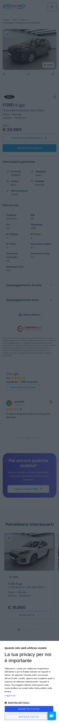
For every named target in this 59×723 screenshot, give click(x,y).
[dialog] (29, 682)
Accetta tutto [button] (29, 709)
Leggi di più (10, 695)
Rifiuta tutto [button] (29, 717)
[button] (29, 703)
